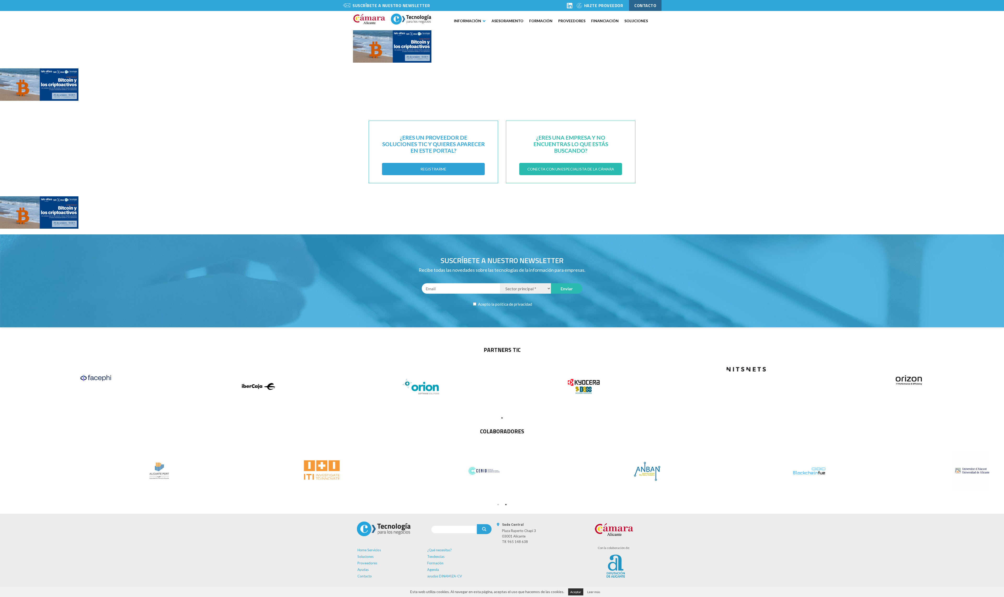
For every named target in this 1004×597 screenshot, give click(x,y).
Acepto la (504, 304)
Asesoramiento (507, 21)
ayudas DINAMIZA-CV (444, 576)
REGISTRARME (433, 169)
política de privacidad (513, 304)
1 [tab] (502, 418)
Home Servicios (369, 550)
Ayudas (363, 570)
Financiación (605, 21)
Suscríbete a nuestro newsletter (391, 5)
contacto (645, 5)
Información (467, 21)
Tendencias (435, 556)
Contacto (364, 576)
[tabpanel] (95, 378)
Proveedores (571, 21)
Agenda (433, 570)
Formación (540, 21)
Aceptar (575, 592)
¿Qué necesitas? (439, 550)
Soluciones (636, 21)
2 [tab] (506, 504)
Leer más (593, 592)
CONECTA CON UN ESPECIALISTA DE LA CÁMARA (570, 169)
